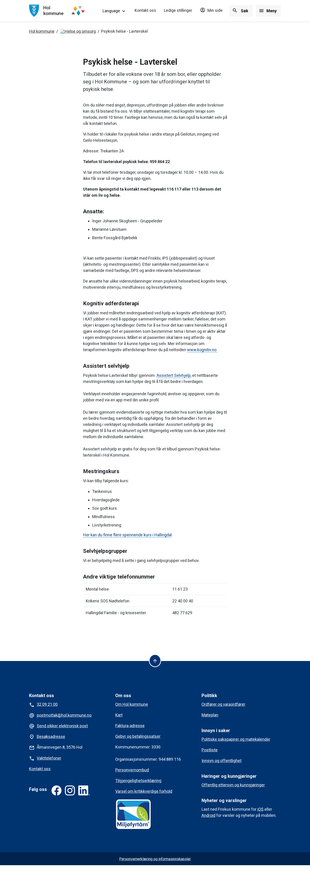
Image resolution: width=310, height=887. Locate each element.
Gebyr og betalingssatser (137, 736)
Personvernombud (132, 770)
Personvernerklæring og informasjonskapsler (155, 859)
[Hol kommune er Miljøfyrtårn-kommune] (133, 814)
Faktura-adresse (130, 725)
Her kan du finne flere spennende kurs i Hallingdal (127, 534)
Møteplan (210, 715)
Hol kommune (41, 31)
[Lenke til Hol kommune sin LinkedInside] (84, 790)
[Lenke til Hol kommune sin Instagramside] (70, 790)
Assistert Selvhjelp (174, 375)
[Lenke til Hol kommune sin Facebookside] (57, 790)
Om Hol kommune (131, 704)
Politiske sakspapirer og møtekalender (236, 739)
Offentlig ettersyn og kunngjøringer (233, 785)
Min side (211, 10)
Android (208, 815)
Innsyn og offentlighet (221, 760)
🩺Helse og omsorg (78, 31)
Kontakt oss (145, 10)
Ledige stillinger (178, 10)
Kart (119, 715)
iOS (260, 809)
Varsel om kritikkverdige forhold (143, 791)
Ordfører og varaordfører (223, 704)
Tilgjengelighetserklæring (138, 780)
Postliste (210, 750)
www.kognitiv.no (202, 349)
